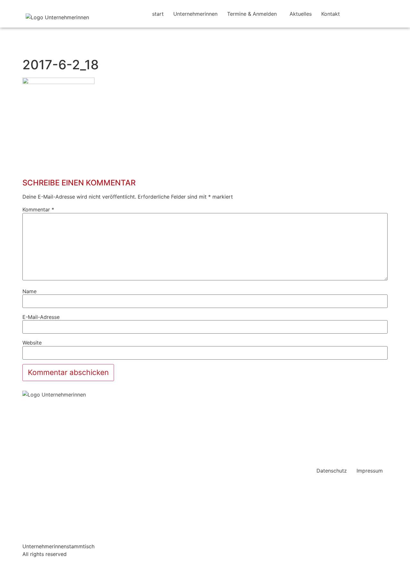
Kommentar (38, 209)
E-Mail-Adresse (41, 317)
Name (29, 291)
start (158, 14)
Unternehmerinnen (195, 14)
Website (32, 342)
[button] (253, 13)
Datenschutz (331, 470)
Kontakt (330, 14)
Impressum (370, 470)
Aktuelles (301, 14)
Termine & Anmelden (252, 14)
